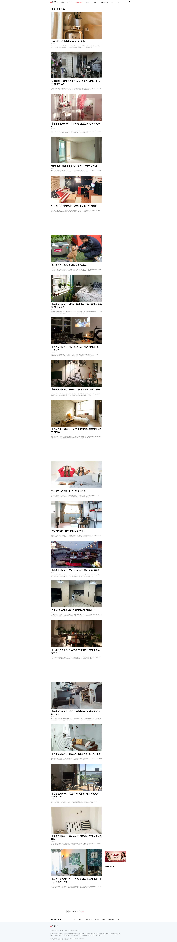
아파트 (62, 2)
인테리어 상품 (104, 2)
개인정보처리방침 (63, 930)
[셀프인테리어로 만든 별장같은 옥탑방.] (76, 253)
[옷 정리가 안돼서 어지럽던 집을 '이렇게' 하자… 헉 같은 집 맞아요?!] (76, 70)
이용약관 (57, 930)
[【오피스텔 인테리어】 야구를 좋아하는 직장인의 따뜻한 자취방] (76, 418)
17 (75, 911)
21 (85, 911)
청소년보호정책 (71, 930)
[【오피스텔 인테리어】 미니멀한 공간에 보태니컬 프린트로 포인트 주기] (76, 868)
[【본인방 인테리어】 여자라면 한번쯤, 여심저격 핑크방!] (76, 113)
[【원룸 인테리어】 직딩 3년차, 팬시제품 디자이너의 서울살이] (76, 336)
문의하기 (77, 930)
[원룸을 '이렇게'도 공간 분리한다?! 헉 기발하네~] (76, 598)
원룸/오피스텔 (79, 2)
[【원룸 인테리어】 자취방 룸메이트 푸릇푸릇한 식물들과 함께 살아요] (76, 294)
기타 (112, 2)
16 (73, 911)
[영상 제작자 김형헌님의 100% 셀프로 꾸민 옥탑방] (76, 194)
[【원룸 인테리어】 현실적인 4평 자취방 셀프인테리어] (76, 742)
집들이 (95, 2)
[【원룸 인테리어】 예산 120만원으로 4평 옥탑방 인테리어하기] (76, 701)
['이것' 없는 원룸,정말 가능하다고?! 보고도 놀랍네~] (76, 154)
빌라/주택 (69, 2)
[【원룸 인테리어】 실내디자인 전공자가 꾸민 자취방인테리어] (76, 825)
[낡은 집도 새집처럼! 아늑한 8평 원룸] (76, 29)
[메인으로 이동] (54, 2)
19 (80, 911)
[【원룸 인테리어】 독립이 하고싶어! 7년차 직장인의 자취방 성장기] (76, 783)
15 (70, 911)
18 (78, 911)
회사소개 (52, 930)
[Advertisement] (42, 28)
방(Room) (88, 2)
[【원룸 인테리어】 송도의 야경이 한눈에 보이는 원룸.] (76, 377)
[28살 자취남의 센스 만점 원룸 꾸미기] (76, 518)
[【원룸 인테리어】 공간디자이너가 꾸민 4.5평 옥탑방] (76, 558)
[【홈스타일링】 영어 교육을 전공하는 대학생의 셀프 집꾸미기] (76, 639)
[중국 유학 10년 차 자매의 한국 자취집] (76, 479)
